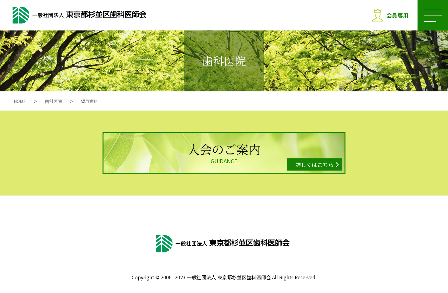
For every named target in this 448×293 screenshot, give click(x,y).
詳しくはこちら (314, 164)
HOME (20, 101)
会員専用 (397, 15)
